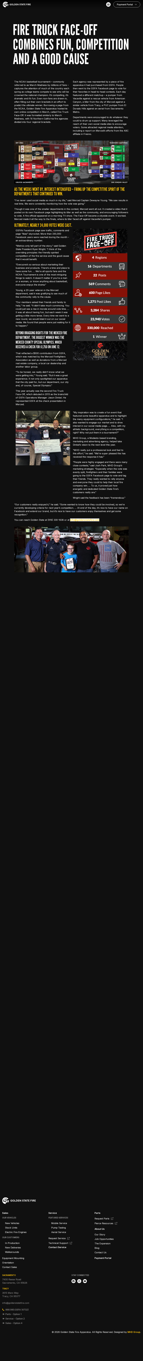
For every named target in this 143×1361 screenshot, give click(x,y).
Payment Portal (103, 1258)
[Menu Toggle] (108, 4)
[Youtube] (85, 1281)
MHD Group (133, 1332)
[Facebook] (74, 1281)
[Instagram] (79, 1281)
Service (52, 1213)
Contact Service (57, 1247)
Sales (5, 1213)
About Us (100, 1229)
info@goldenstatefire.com (84, 519)
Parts (97, 1213)
